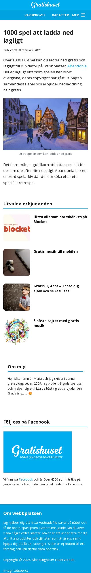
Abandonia (77, 65)
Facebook (26, 479)
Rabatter (60, 15)
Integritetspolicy (15, 570)
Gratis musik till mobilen (56, 251)
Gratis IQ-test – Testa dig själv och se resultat (56, 288)
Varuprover (35, 15)
